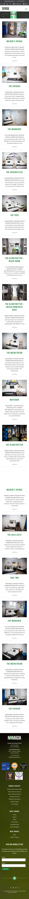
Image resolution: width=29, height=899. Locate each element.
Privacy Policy (14, 822)
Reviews (15, 817)
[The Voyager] (14, 74)
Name (3, 863)
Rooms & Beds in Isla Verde (14, 794)
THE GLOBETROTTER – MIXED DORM (14, 260)
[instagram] (15, 887)
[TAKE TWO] (14, 566)
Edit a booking (14, 804)
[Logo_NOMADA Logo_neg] (14, 735)
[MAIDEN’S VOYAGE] (14, 29)
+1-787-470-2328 (20, 1)
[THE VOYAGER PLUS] (14, 160)
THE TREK (14, 215)
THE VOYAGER (14, 708)
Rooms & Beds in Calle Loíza (14, 791)
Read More (14, 60)
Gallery (14, 819)
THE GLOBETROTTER (14, 444)
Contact (14, 814)
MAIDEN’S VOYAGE (14, 41)
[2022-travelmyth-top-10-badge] (19, 772)
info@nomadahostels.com (10, 1)
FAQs (14, 834)
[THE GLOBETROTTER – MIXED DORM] (14, 246)
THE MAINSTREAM (14, 352)
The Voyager (14, 86)
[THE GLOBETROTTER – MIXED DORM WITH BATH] (14, 292)
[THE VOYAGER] (14, 697)
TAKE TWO (14, 577)
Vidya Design (19, 892)
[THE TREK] (14, 203)
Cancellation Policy (14, 824)
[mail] (18, 887)
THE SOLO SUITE (14, 534)
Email (3, 857)
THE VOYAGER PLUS (14, 172)
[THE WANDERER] (14, 117)
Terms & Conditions (14, 827)
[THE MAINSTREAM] (14, 341)
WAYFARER (14, 399)
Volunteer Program (14, 801)
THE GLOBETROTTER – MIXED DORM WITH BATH (14, 307)
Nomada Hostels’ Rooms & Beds (14, 789)
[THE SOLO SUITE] (14, 523)
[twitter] (13, 887)
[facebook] (10, 887)
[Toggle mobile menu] (26, 9)
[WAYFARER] (14, 388)
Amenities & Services (14, 796)
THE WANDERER (14, 129)
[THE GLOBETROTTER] (14, 433)
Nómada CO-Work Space (14, 799)
